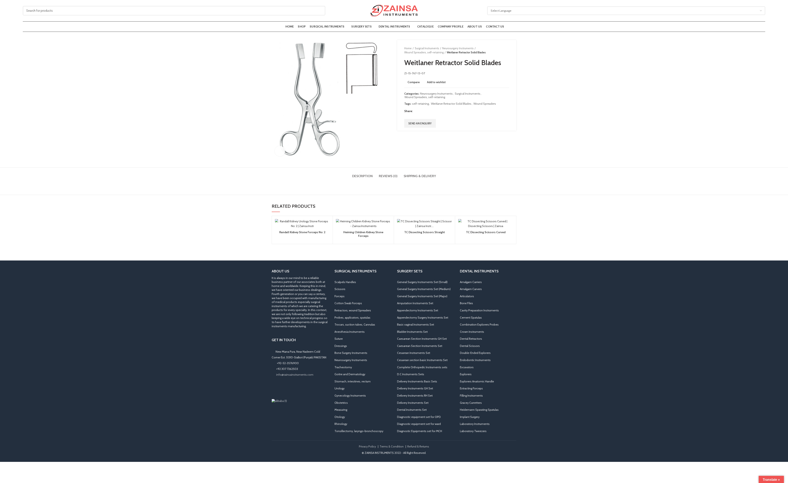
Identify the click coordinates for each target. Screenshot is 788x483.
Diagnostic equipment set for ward (419, 424)
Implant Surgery (470, 417)
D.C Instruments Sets (410, 374)
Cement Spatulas (471, 317)
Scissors (339, 289)
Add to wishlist (436, 82)
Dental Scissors (470, 346)
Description (362, 176)
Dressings (340, 346)
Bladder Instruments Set (412, 332)
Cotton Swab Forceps (348, 303)
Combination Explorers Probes (479, 324)
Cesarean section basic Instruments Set (422, 360)
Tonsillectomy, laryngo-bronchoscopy (358, 431)
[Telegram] (436, 111)
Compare (414, 82)
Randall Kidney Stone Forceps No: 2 (302, 232)
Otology (339, 417)
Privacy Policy (367, 446)
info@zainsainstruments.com (294, 374)
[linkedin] (431, 111)
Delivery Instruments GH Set (415, 388)
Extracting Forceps (471, 388)
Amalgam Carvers (471, 289)
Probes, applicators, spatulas (352, 317)
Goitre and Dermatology (349, 374)
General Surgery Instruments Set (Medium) (424, 289)
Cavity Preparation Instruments (479, 310)
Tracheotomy (343, 367)
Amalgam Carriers (471, 282)
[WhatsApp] (292, 388)
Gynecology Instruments (350, 395)
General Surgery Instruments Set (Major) (422, 296)
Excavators (467, 367)
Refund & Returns (418, 446)
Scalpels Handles (345, 282)
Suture (338, 339)
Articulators (467, 296)
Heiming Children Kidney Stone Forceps (363, 234)
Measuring (340, 410)
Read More (326, 235)
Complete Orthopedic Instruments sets (422, 367)
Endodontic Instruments (475, 360)
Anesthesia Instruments (349, 332)
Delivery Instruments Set (412, 403)
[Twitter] (421, 111)
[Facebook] (416, 111)
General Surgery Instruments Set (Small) (422, 282)
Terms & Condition (392, 446)
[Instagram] (280, 388)
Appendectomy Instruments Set (417, 310)
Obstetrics (341, 403)
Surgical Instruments (427, 48)
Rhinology (340, 424)
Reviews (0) (388, 176)
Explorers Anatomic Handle (477, 381)
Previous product (499, 50)
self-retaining (420, 104)
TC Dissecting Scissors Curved (485, 232)
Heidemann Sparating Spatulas (479, 410)
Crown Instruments (472, 332)
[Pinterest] (426, 111)
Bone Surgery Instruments (350, 353)
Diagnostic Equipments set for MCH (419, 431)
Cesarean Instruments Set (413, 353)
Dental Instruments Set (412, 410)
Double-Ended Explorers (475, 353)
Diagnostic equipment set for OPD (419, 417)
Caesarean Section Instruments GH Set (422, 339)
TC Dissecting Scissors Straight (424, 232)
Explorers (466, 374)
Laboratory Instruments (475, 424)
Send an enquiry (420, 123)
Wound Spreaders (484, 104)
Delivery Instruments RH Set (415, 395)
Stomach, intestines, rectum (352, 381)
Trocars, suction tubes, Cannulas (354, 324)
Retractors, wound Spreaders (352, 310)
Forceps (339, 296)
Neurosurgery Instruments (458, 48)
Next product (507, 50)
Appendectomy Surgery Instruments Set (422, 317)
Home (408, 48)
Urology (339, 388)
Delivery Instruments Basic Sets (417, 381)
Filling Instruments (471, 395)
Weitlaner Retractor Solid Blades (451, 104)
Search (320, 10)
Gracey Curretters (471, 403)
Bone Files (466, 303)
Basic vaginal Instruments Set (415, 324)
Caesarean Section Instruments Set (419, 346)
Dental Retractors (471, 339)
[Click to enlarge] (280, 151)
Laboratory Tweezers (473, 431)
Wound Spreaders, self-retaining (424, 52)
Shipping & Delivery (420, 176)
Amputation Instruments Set (415, 303)
